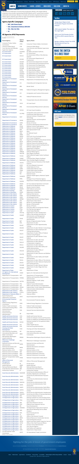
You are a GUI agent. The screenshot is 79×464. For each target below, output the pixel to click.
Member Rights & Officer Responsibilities (54, 454)
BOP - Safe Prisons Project (15, 24)
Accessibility (41, 454)
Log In (60, 117)
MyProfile (31, 1)
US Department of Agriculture (10, 396)
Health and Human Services (10, 316)
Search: (3, 37)
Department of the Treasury (10, 290)
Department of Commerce (9, 117)
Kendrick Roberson (62, 446)
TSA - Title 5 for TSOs (13, 29)
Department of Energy (8, 190)
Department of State (7, 270)
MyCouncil (44, 1)
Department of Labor (8, 212)
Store (50, 1)
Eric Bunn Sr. (41, 446)
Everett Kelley (24, 446)
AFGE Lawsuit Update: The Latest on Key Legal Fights (64, 29)
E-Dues (26, 1)
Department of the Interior (9, 194)
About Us (12, 6)
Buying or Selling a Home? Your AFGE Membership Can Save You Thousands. (65, 43)
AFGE (74, 451)
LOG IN (71, 1)
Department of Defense (8, 126)
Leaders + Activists (35, 6)
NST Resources (18, 1)
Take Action (57, 6)
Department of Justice (8, 206)
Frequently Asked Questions (50, 449)
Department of (10, 294)
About (10, 454)
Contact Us (66, 6)
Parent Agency (6, 40)
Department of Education (9, 192)
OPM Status (56, 1)
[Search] (76, 1)
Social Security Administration (10, 373)
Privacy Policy (35, 454)
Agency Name (30, 40)
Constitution (28, 454)
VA (8, 31)
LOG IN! (58, 123)
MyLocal (38, 1)
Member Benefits (22, 6)
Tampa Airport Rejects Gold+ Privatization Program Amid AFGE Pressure (64, 23)
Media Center (47, 6)
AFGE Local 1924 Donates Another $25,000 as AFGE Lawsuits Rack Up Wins (64, 36)
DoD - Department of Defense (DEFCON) (19, 26)
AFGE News (10, 1)
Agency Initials (22, 40)
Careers (69, 454)
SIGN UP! (58, 58)
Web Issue (63, 1)
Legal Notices (22, 454)
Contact (65, 454)
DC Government (6, 51)
